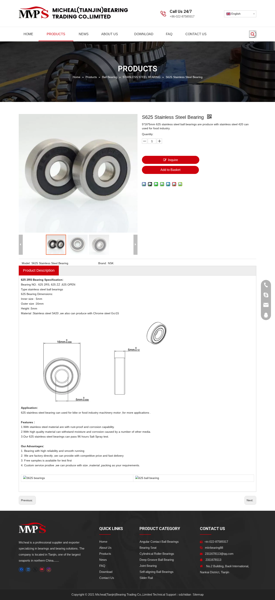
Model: (26, 263)
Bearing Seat (148, 547)
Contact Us (106, 577)
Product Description (39, 270)
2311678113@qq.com (219, 553)
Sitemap (198, 594)
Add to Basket (170, 170)
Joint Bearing (148, 565)
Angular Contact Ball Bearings (159, 541)
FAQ (102, 565)
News (103, 559)
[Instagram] (48, 569)
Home (103, 541)
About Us (105, 547)
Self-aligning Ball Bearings (157, 571)
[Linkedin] (28, 569)
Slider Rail (146, 577)
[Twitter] (34, 569)
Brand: (102, 263)
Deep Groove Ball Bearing (157, 559)
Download (105, 571)
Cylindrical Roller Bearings (157, 553)
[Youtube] (41, 569)
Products (105, 553)
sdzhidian (185, 594)
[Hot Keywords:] (252, 34)
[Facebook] (21, 569)
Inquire (173, 160)
